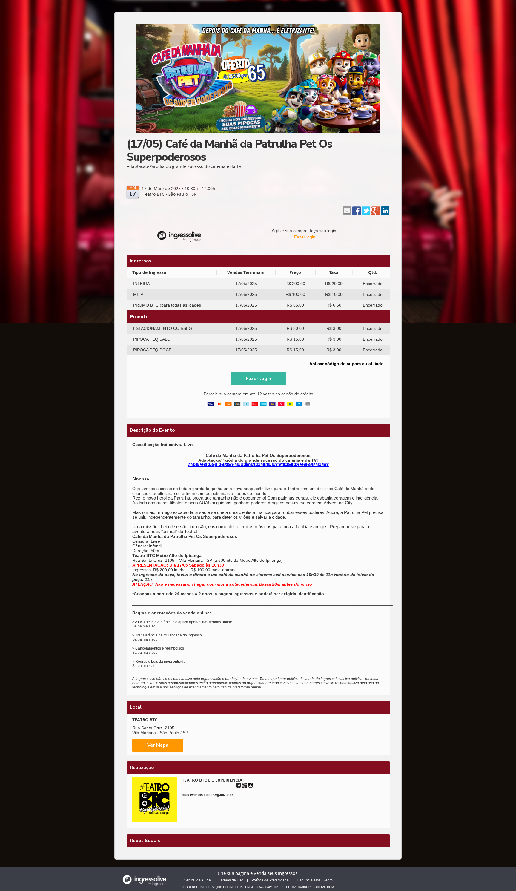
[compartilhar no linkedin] (385, 210)
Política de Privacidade (270, 880)
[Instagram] (250, 785)
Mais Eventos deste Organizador (207, 795)
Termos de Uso (231, 880)
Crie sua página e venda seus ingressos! (258, 873)
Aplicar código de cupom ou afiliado (346, 363)
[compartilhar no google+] (375, 210)
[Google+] (244, 785)
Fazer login (304, 237)
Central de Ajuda (197, 880)
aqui (155, 626)
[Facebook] (238, 785)
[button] (258, 378)
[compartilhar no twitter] (366, 210)
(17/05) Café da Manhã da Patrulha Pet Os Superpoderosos (229, 150)
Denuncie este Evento (315, 880)
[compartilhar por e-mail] (347, 210)
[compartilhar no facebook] (356, 210)
